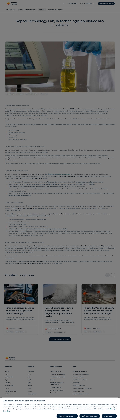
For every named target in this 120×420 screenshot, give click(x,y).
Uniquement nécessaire (67, 416)
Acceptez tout (109, 416)
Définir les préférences (89, 416)
